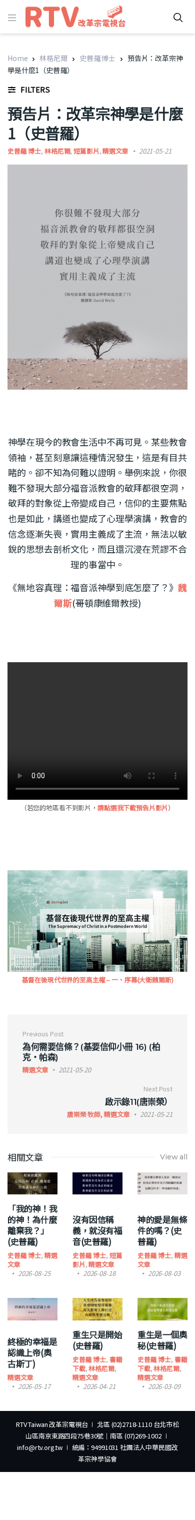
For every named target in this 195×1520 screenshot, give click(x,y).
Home (18, 58)
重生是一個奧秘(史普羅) (162, 1339)
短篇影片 (86, 151)
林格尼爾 (53, 58)
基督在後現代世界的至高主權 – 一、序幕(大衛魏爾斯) (98, 979)
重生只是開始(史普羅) (97, 1339)
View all (174, 1156)
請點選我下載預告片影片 (133, 807)
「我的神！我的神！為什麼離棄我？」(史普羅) (32, 1224)
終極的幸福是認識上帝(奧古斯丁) (32, 1352)
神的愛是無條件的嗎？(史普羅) (162, 1230)
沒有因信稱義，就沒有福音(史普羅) (97, 1230)
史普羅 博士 (98, 58)
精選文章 (115, 151)
